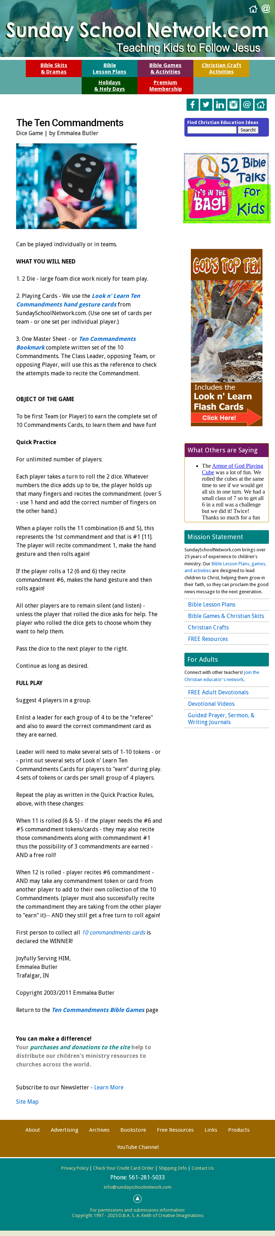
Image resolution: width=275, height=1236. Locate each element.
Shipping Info (173, 1168)
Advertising (64, 1130)
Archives (99, 1130)
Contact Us (203, 1168)
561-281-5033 (147, 1177)
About (32, 1130)
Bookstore (133, 1130)
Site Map (27, 1101)
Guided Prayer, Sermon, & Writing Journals (221, 719)
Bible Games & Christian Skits (226, 616)
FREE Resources (208, 639)
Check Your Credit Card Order (123, 1168)
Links (210, 1130)
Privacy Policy (74, 1168)
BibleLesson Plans (109, 68)
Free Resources (175, 1130)
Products (239, 1130)
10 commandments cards (113, 932)
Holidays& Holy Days (109, 85)
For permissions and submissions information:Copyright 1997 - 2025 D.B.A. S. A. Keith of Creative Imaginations (137, 1212)
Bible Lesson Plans (211, 604)
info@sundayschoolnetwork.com (138, 1187)
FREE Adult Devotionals (218, 692)
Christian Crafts (208, 627)
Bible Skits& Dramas (53, 68)
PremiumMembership (165, 85)
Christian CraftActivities (221, 68)
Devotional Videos (211, 703)
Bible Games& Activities (165, 68)
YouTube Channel (138, 1147)
